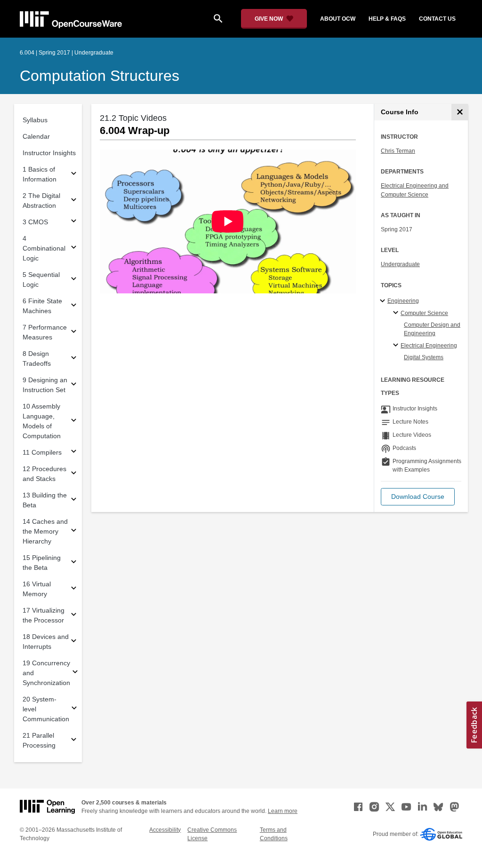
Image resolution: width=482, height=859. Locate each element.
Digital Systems (423, 357)
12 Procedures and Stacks (44, 473)
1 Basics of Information (39, 174)
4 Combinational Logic (44, 248)
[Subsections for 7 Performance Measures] (74, 332)
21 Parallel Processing (39, 740)
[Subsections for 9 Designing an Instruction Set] (74, 385)
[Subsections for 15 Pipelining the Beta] (74, 563)
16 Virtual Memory (37, 589)
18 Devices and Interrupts (46, 641)
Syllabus (35, 120)
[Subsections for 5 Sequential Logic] (74, 280)
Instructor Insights (49, 153)
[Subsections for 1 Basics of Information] (74, 174)
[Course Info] (459, 112)
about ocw (337, 19)
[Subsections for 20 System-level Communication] (74, 709)
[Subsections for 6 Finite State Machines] (74, 306)
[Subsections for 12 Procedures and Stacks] (74, 474)
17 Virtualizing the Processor (43, 615)
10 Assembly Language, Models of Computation (42, 421)
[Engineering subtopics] (384, 301)
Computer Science (424, 313)
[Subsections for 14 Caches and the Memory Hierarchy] (74, 531)
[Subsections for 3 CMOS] (74, 222)
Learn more (282, 811)
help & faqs (387, 19)
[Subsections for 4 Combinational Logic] (74, 248)
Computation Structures (99, 75)
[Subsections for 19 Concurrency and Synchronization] (75, 673)
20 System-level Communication (46, 709)
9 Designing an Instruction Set (45, 385)
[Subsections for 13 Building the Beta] (74, 500)
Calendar (36, 136)
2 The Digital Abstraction (41, 200)
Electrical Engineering (429, 345)
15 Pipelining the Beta (42, 562)
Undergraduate (400, 264)
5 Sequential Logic (41, 279)
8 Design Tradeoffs (37, 358)
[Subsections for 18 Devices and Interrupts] (74, 642)
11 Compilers (42, 452)
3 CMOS (35, 222)
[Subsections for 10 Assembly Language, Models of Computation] (74, 421)
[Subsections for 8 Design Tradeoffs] (74, 359)
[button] (418, 496)
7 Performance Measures (45, 332)
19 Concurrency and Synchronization (46, 672)
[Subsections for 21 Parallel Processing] (74, 740)
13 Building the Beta (45, 500)
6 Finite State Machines (42, 306)
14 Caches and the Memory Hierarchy (45, 531)
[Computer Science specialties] (397, 313)
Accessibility (165, 830)
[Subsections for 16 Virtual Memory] (74, 589)
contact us (437, 19)
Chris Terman (398, 151)
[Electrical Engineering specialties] (397, 345)
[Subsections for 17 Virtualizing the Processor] (74, 615)
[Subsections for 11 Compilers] (74, 452)
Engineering (403, 301)
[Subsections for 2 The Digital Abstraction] (74, 201)
